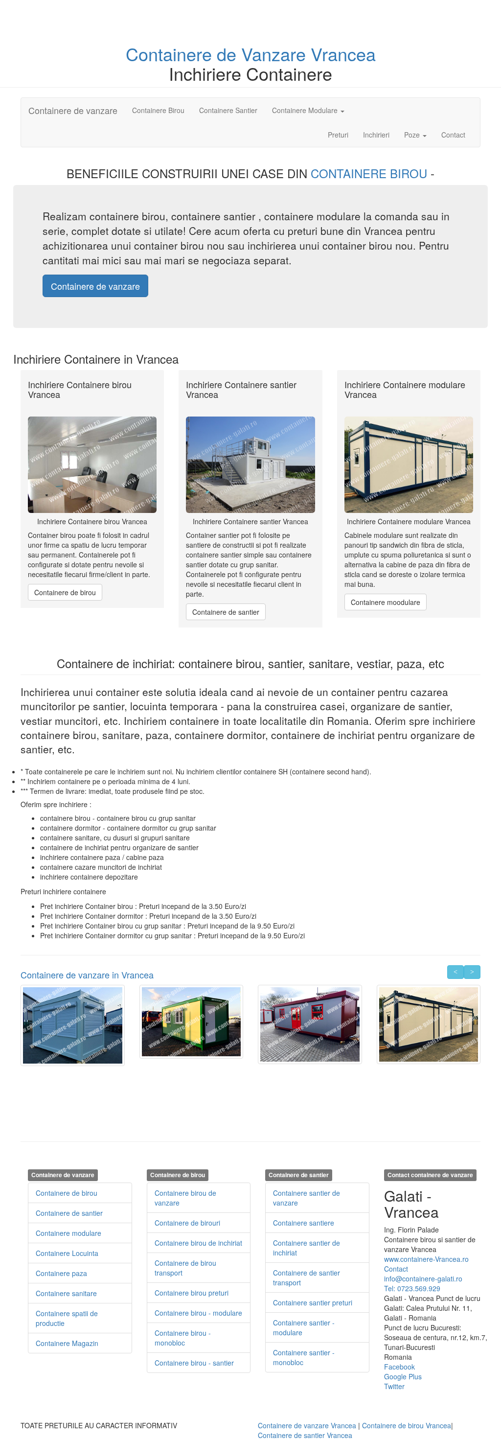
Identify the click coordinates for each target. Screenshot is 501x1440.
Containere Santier (228, 110)
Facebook (399, 1366)
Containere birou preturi (191, 1293)
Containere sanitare (66, 1293)
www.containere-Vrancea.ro (426, 1259)
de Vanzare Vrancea (296, 53)
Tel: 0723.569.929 (412, 1288)
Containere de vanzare (72, 110)
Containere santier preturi (312, 1302)
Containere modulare (68, 1233)
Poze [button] (413, 134)
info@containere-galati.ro (423, 1278)
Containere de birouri (187, 1223)
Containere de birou (65, 592)
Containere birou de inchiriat (198, 1243)
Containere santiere (303, 1223)
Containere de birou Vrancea (406, 1425)
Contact (453, 134)
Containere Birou (158, 110)
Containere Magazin (67, 1343)
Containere (171, 53)
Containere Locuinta (67, 1253)
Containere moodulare (385, 602)
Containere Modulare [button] (306, 110)
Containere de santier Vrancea (305, 1435)
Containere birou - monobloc (183, 1337)
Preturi (342, 134)
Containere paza (61, 1273)
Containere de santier (225, 612)
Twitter (394, 1386)
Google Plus (403, 1376)
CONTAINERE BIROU (371, 173)
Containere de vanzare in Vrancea (87, 974)
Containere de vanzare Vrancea (307, 1425)
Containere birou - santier (194, 1363)
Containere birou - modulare (198, 1313)
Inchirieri (376, 134)
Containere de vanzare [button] (95, 285)
